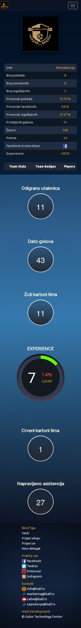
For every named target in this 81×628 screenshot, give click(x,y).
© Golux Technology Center (42, 616)
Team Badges (45, 166)
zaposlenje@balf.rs (40, 604)
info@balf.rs (35, 589)
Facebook (33, 561)
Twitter (32, 566)
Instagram (34, 576)
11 (40, 206)
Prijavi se (28, 543)
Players (69, 166)
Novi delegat (31, 548)
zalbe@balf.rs (36, 599)
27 (40, 501)
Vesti (25, 533)
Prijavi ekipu (31, 538)
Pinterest (33, 571)
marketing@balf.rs (40, 594)
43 (40, 259)
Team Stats (17, 166)
